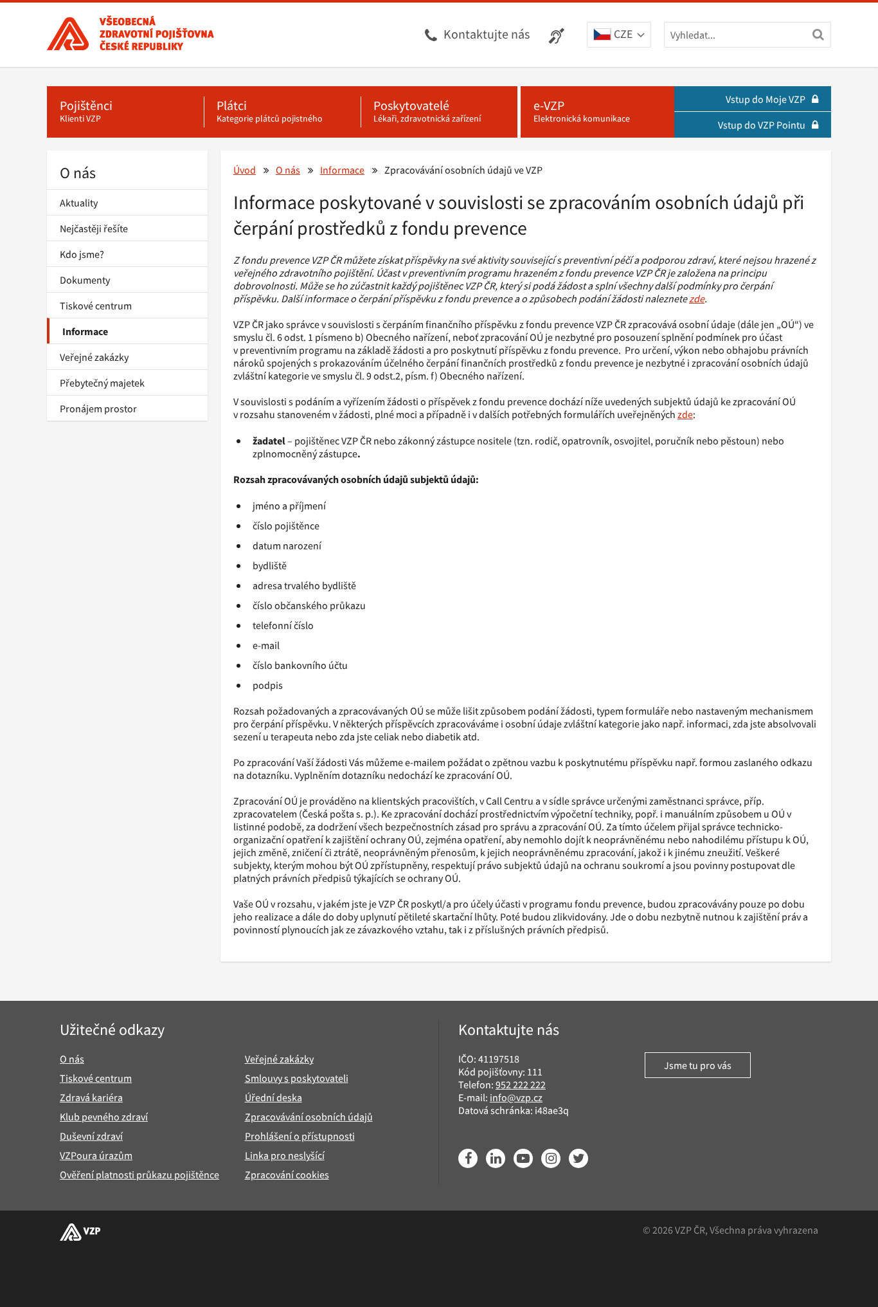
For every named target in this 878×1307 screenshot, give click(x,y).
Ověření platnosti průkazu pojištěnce (139, 1174)
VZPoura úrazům (96, 1155)
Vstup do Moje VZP (765, 99)
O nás (78, 173)
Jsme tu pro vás (697, 1065)
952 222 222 (521, 1084)
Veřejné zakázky (94, 357)
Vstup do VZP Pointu (761, 124)
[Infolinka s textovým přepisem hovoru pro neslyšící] (558, 34)
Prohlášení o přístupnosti (300, 1135)
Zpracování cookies (287, 1174)
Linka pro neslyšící (285, 1155)
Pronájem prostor (98, 408)
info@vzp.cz (516, 1097)
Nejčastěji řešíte (94, 228)
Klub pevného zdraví (104, 1116)
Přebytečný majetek (102, 382)
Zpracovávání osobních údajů (309, 1116)
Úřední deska (273, 1097)
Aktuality (79, 202)
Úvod (244, 169)
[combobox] (618, 35)
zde (685, 414)
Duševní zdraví (91, 1135)
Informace (85, 331)
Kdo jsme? (82, 254)
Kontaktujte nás (486, 34)
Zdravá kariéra (91, 1097)
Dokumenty (85, 279)
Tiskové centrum (96, 305)
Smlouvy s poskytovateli (296, 1078)
